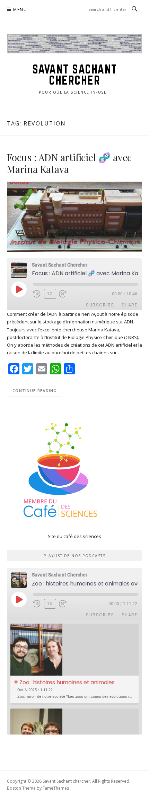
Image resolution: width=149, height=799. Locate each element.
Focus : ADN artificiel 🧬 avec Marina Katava (69, 163)
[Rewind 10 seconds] (37, 294)
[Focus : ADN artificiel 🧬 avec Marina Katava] (74, 216)
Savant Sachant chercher (74, 74)
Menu (20, 9)
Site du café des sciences (74, 536)
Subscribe (100, 305)
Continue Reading (34, 390)
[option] (74, 664)
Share (129, 305)
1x (50, 293)
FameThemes (56, 788)
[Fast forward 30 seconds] (67, 294)
